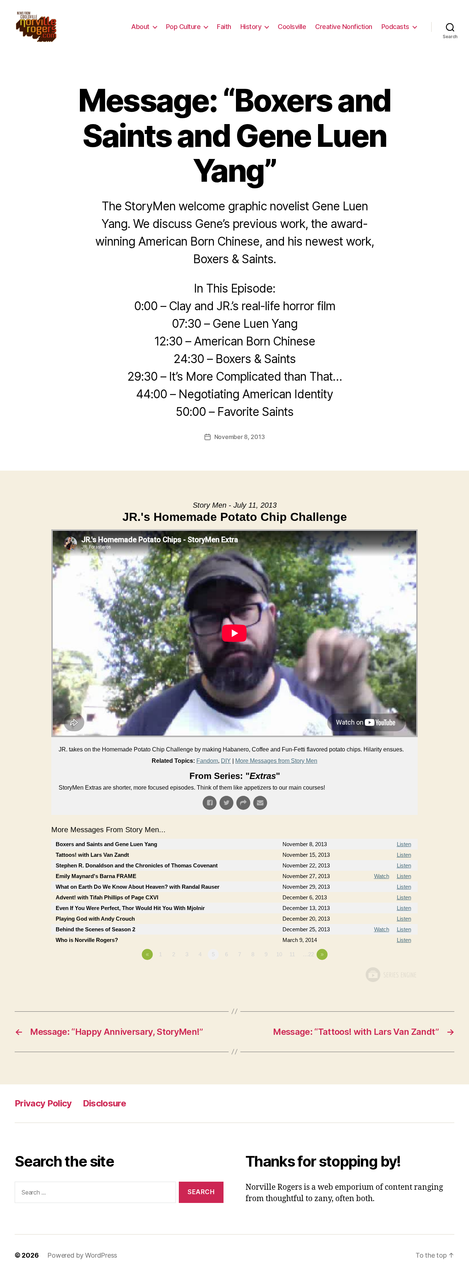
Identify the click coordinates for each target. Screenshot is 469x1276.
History (251, 26)
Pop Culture (183, 26)
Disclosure (104, 1103)
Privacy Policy (43, 1103)
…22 (308, 954)
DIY (226, 761)
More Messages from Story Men (276, 761)
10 (279, 954)
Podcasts (395, 26)
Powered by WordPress (82, 1255)
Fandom (207, 761)
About (140, 26)
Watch (381, 876)
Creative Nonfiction (343, 26)
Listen (404, 844)
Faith (224, 26)
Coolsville (292, 26)
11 (292, 954)
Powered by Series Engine (390, 974)
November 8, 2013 (239, 437)
